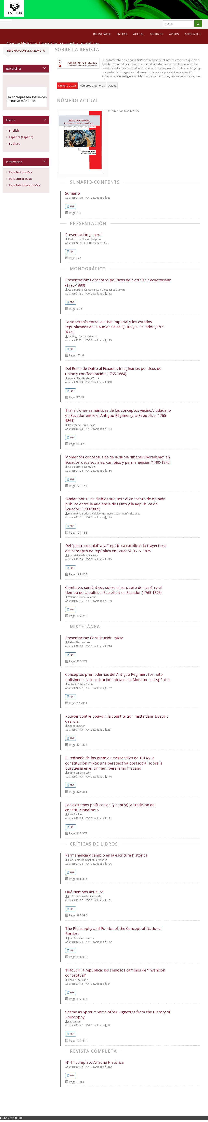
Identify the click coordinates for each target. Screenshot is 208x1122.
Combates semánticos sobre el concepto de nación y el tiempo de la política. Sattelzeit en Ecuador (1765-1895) (113, 590)
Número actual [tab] (67, 85)
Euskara (14, 143)
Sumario (72, 193)
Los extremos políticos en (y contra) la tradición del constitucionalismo (110, 807)
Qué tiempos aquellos (84, 891)
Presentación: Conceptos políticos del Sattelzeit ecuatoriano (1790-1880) (118, 282)
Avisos (174, 34)
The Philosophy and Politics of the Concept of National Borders (113, 931)
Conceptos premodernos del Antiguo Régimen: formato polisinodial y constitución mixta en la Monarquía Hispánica (117, 677)
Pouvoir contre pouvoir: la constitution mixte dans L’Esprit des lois (116, 719)
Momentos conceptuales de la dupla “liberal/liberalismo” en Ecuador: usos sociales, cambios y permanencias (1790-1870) (117, 460)
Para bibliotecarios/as (24, 185)
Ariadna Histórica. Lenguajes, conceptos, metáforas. (53, 43)
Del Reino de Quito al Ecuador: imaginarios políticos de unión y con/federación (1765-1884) (113, 371)
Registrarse (102, 34)
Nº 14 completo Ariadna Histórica (94, 1062)
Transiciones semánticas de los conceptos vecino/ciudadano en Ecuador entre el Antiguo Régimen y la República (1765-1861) (118, 415)
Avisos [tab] (112, 85)
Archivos (156, 34)
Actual (138, 34)
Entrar (122, 34)
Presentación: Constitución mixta (94, 637)
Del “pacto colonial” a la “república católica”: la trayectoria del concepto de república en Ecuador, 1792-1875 (115, 548)
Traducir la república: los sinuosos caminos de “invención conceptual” (115, 973)
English (13, 130)
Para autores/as (20, 179)
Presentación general (83, 234)
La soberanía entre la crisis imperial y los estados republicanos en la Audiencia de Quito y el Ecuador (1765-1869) (115, 326)
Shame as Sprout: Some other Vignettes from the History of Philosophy (117, 1014)
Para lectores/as (20, 172)
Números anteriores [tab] (92, 85)
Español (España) (20, 137)
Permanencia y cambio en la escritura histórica (106, 855)
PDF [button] (72, 206)
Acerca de (192, 34)
